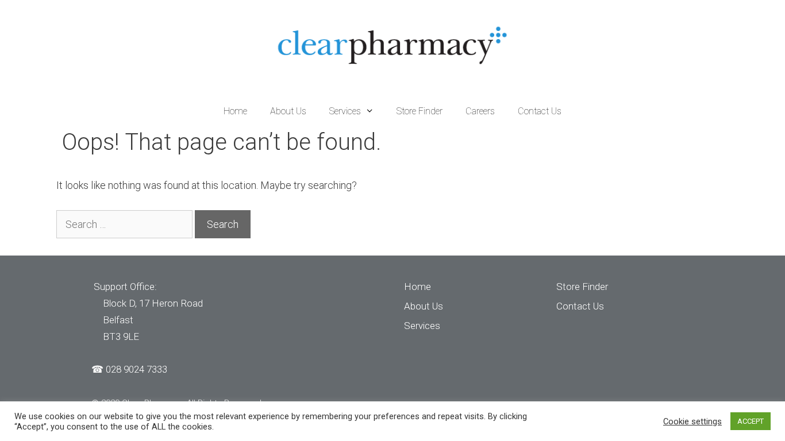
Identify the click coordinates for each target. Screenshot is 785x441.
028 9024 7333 (136, 369)
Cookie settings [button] (692, 421)
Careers (480, 111)
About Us (288, 111)
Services (345, 111)
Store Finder (419, 111)
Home (235, 111)
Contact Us (539, 111)
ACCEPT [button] (750, 421)
